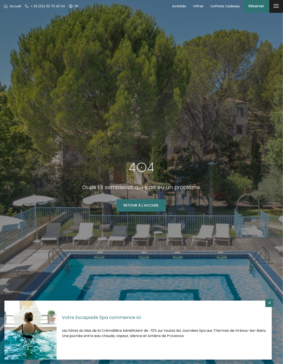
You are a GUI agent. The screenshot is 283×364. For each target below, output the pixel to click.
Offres (198, 6)
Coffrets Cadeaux (225, 6)
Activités (179, 6)
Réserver (256, 6)
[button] (73, 6)
